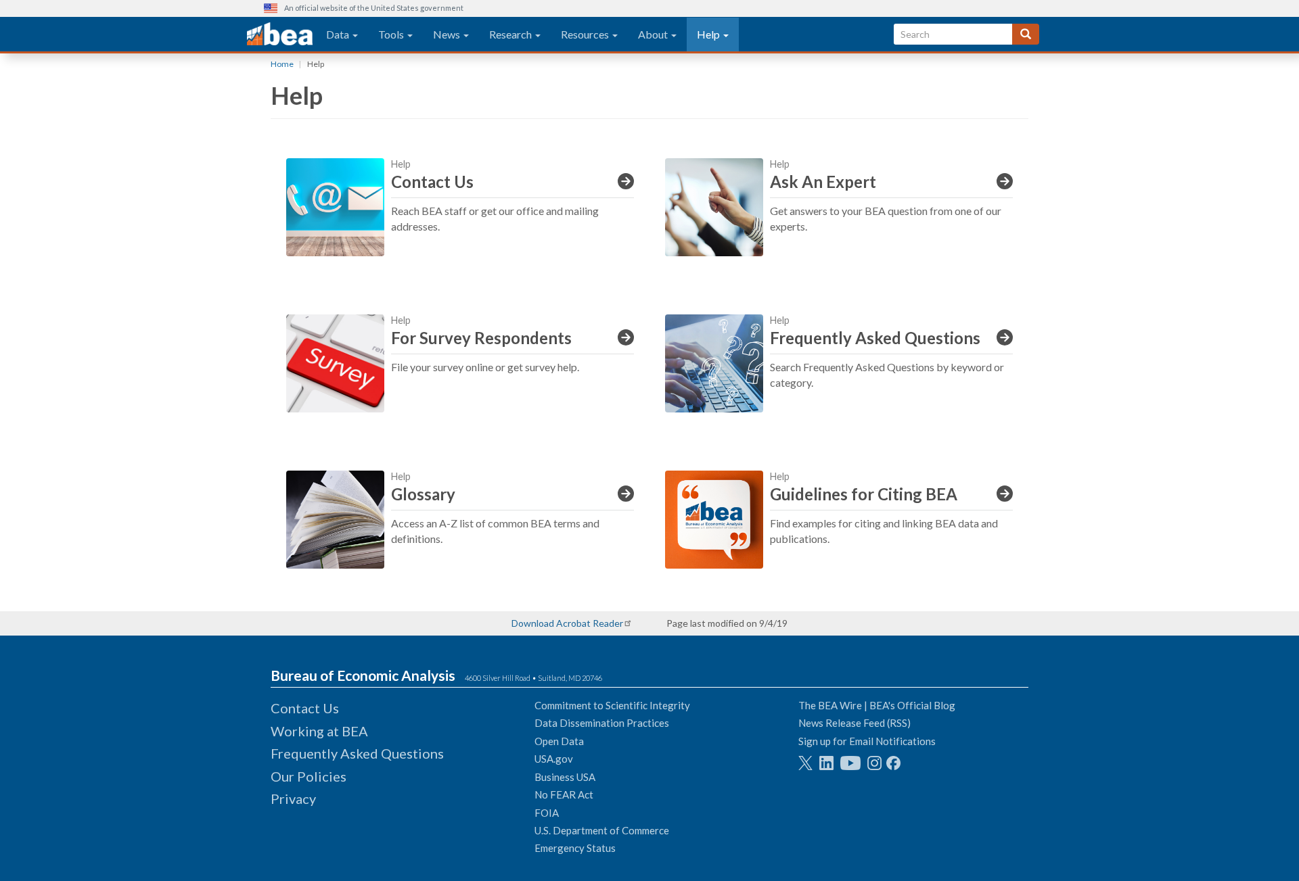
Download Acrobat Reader (567, 623)
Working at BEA (319, 731)
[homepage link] (280, 34)
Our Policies (308, 776)
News (447, 34)
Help (709, 34)
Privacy (293, 798)
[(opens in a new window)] (805, 763)
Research (511, 34)
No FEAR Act (563, 794)
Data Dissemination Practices (601, 723)
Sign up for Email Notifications (867, 741)
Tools (392, 34)
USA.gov (553, 759)
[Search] (1025, 34)
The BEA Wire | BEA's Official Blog (876, 705)
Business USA (564, 777)
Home (282, 64)
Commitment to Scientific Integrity (612, 705)
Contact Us (305, 708)
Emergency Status (575, 848)
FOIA (546, 813)
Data (338, 34)
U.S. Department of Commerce (601, 830)
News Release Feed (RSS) (854, 723)
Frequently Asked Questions (357, 753)
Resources (586, 34)
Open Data (559, 741)
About (654, 34)
